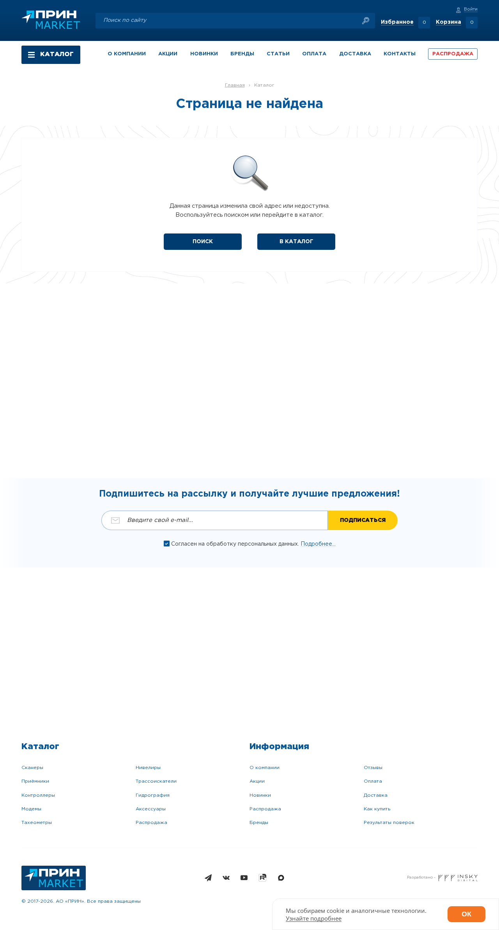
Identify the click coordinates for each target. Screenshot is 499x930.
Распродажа (151, 822)
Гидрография (153, 795)
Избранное (397, 22)
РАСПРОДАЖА (452, 54)
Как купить (377, 809)
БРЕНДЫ (242, 54)
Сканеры (32, 768)
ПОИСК (203, 241)
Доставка (376, 795)
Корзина (448, 22)
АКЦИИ (167, 54)
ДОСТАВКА (355, 54)
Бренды (259, 822)
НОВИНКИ (204, 54)
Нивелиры (148, 768)
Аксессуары (151, 809)
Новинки (260, 795)
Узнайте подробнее (314, 918)
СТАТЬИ (278, 54)
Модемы (31, 809)
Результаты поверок (389, 822)
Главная (235, 85)
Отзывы (373, 768)
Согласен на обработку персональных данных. (236, 544)
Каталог (264, 85)
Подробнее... (318, 544)
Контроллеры (38, 795)
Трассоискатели (156, 781)
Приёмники (35, 781)
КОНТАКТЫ (400, 54)
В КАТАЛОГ (296, 241)
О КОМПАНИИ (127, 54)
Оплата (373, 781)
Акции (257, 781)
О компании (265, 768)
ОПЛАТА (314, 54)
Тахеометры (36, 822)
